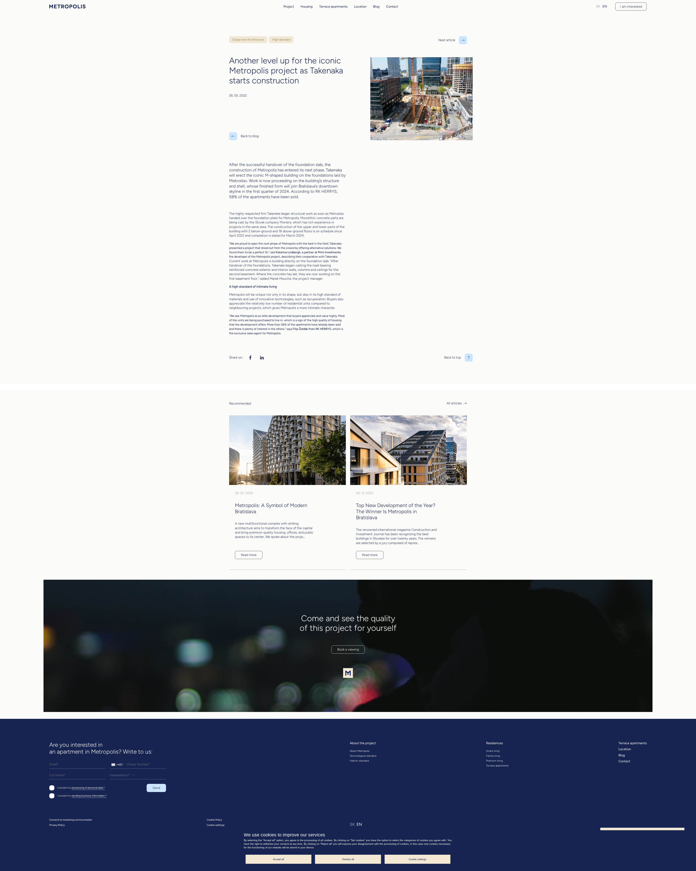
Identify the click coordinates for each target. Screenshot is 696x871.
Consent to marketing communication (70, 819)
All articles (454, 403)
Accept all (278, 859)
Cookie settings (216, 825)
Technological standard (363, 756)
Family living (493, 756)
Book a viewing (348, 649)
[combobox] (118, 764)
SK (598, 6)
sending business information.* (89, 795)
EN (604, 6)
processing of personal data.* (88, 787)
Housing (307, 7)
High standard (281, 39)
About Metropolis (360, 751)
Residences (494, 743)
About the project (363, 743)
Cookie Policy (214, 819)
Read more (248, 555)
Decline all (348, 859)
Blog (376, 7)
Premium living (494, 760)
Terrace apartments (333, 7)
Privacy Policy (57, 825)
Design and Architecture (248, 39)
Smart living (493, 751)
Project (288, 7)
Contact (392, 7)
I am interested (631, 7)
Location (360, 7)
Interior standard (359, 760)
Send (156, 788)
